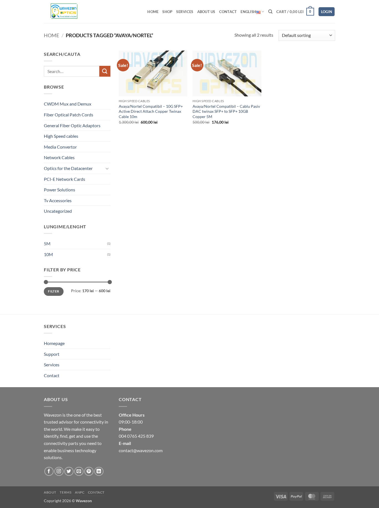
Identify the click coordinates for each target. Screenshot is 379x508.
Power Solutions (59, 189)
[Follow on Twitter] (69, 471)
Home (152, 11)
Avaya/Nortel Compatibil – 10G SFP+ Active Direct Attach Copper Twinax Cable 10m (151, 111)
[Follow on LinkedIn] (98, 471)
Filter (53, 291)
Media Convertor (60, 146)
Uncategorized (58, 211)
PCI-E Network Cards (64, 179)
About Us (206, 11)
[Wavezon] (68, 11)
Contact (228, 11)
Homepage (54, 343)
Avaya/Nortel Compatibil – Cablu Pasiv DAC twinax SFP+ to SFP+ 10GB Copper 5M (226, 111)
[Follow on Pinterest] (89, 471)
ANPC (79, 492)
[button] (295, 11)
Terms (65, 492)
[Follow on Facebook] (49, 471)
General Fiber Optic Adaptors (72, 125)
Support (51, 354)
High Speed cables (61, 136)
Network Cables (59, 157)
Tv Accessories (58, 200)
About (50, 492)
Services (184, 11)
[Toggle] (107, 168)
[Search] (270, 11)
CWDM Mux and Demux (67, 103)
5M (47, 243)
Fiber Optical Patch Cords (68, 114)
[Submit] (104, 71)
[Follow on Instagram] (59, 471)
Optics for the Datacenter (68, 168)
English (248, 11)
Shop (167, 11)
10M (48, 254)
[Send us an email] (79, 471)
